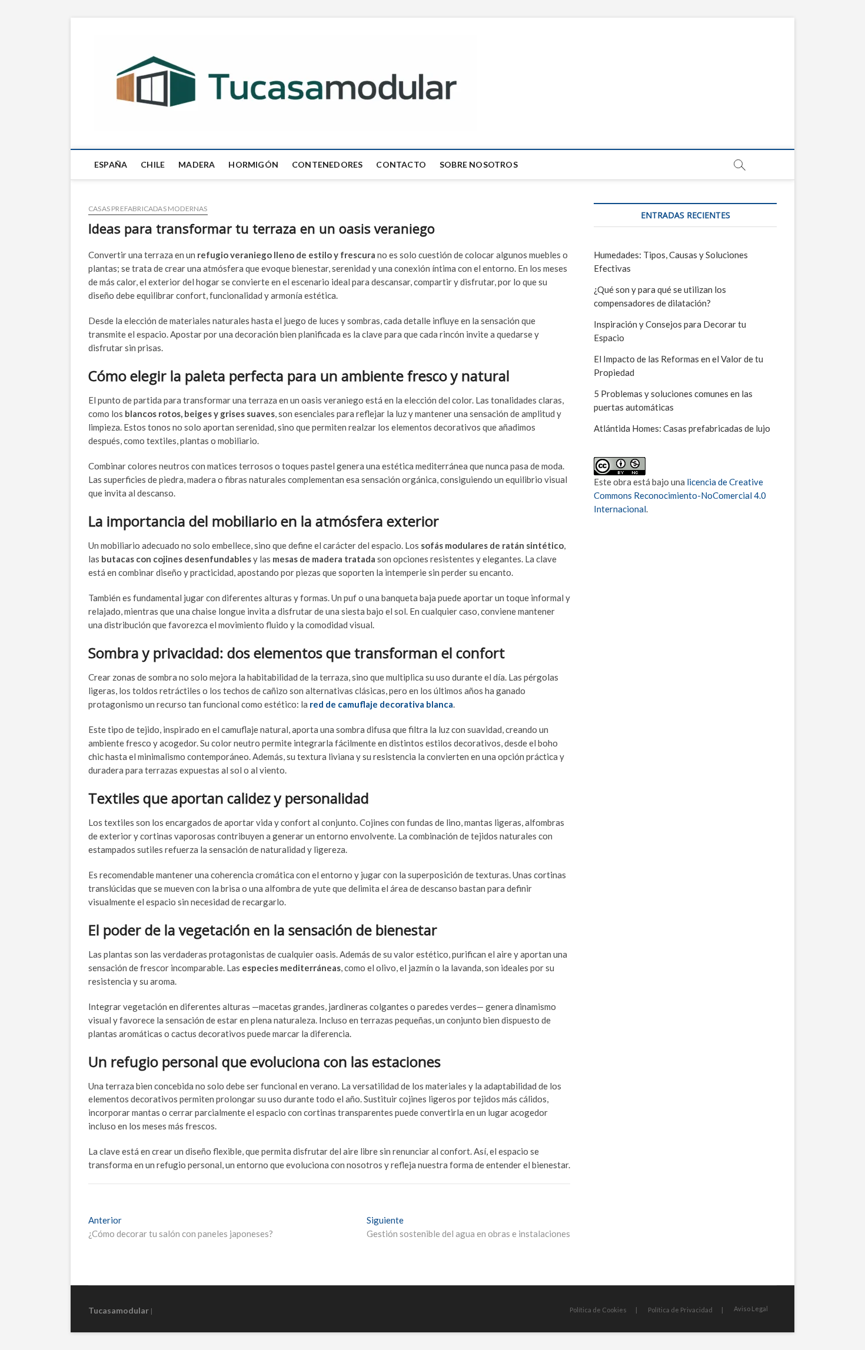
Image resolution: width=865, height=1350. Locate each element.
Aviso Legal (751, 1308)
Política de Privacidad (680, 1310)
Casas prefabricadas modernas (148, 208)
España (110, 164)
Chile (153, 164)
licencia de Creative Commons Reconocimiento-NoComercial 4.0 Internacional (680, 495)
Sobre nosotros (479, 164)
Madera (196, 164)
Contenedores (327, 164)
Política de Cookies (598, 1310)
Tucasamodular (118, 1310)
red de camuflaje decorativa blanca (381, 704)
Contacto (401, 164)
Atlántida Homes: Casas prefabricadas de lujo (682, 428)
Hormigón (253, 164)
